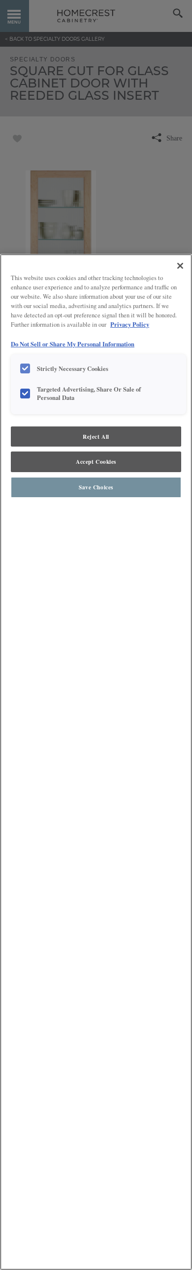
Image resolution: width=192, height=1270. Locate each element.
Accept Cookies (96, 461)
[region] (96, 762)
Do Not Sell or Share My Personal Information (72, 343)
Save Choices (96, 487)
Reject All (96, 436)
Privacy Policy (129, 324)
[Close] (180, 266)
